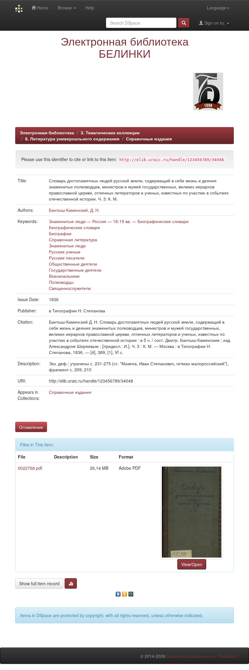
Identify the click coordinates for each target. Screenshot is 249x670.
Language (216, 8)
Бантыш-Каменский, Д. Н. (74, 210)
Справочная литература (73, 239)
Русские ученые (64, 252)
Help (89, 8)
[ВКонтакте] (118, 592)
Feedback (227, 656)
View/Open (191, 564)
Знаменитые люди (67, 245)
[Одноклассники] (124, 592)
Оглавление (31, 427)
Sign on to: (214, 23)
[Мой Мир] (131, 592)
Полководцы (61, 282)
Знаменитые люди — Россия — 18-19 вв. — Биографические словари (119, 221)
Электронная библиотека (47, 132)
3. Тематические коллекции (110, 132)
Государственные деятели (75, 270)
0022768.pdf (30, 468)
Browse (65, 8)
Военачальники (64, 276)
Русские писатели (66, 258)
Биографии (60, 233)
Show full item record (39, 583)
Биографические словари (74, 227)
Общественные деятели (73, 264)
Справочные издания (149, 139)
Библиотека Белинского (190, 656)
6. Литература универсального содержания (72, 139)
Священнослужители (70, 288)
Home (42, 8)
